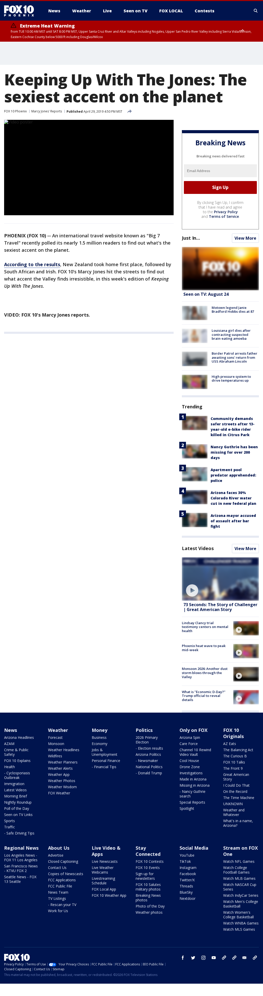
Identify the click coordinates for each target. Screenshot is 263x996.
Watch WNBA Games (241, 923)
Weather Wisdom (62, 786)
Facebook (188, 873)
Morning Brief (15, 796)
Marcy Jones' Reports (46, 111)
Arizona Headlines (19, 737)
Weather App (59, 774)
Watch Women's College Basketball (238, 914)
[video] (220, 579)
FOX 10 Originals (233, 733)
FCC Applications (62, 879)
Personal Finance (106, 760)
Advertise (55, 855)
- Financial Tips (104, 766)
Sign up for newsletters (145, 876)
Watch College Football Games (236, 870)
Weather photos (149, 912)
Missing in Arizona (195, 785)
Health (9, 766)
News (10, 730)
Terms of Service (224, 216)
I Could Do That (236, 785)
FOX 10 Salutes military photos (148, 887)
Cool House (189, 760)
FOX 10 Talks (234, 762)
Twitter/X (187, 879)
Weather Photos (61, 780)
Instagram (188, 867)
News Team (58, 892)
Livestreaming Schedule (103, 880)
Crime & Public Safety (16, 752)
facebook (183, 958)
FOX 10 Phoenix (15, 111)
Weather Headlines (63, 749)
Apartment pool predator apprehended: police (233, 475)
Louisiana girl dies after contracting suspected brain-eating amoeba (231, 334)
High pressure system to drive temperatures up (231, 378)
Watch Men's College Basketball (240, 904)
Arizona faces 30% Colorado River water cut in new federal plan (233, 498)
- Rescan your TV (62, 904)
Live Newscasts (105, 861)
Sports (9, 820)
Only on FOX (194, 730)
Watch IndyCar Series (240, 895)
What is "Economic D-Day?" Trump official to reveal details (204, 695)
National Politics (149, 766)
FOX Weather (59, 793)
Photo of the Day (150, 906)
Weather (58, 730)
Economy (99, 743)
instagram (203, 958)
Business (99, 737)
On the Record (235, 791)
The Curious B (235, 755)
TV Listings (57, 898)
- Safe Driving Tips (19, 833)
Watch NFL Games (239, 861)
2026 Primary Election (147, 739)
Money (99, 730)
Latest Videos (198, 548)
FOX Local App (104, 889)
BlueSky (186, 892)
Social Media (194, 848)
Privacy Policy (226, 211)
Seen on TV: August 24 (206, 294)
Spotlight (187, 808)
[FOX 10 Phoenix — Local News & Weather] (21, 11)
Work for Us (58, 910)
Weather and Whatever (234, 812)
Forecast (55, 737)
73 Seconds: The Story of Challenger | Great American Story (220, 607)
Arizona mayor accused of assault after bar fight (233, 521)
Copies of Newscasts (65, 873)
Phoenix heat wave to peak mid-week (204, 647)
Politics (144, 730)
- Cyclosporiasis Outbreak (17, 775)
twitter (193, 958)
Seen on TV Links (18, 814)
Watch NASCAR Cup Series (239, 887)
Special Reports (192, 802)
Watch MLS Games (239, 929)
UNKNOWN (233, 803)
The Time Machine (238, 797)
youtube (214, 958)
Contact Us (57, 867)
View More (245, 238)
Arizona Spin (190, 737)
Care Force (189, 743)
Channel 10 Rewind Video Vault (195, 752)
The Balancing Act (238, 749)
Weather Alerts (60, 768)
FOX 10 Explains (17, 760)
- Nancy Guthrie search (192, 793)
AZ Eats (229, 743)
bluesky (234, 958)
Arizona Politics (148, 754)
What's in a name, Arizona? (238, 823)
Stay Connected (148, 851)
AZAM (9, 743)
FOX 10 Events (148, 867)
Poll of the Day (16, 808)
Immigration (14, 783)
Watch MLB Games (239, 878)
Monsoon (56, 743)
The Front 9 (233, 768)
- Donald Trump (149, 772)
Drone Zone (190, 766)
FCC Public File (60, 886)
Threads (186, 886)
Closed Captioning (63, 861)
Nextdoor (187, 898)
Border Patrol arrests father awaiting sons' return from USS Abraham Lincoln (234, 357)
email (244, 958)
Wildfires (55, 755)
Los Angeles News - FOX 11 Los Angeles (20, 857)
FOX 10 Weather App (109, 895)
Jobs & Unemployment (104, 752)
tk (224, 958)
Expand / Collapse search (256, 10)
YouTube (187, 855)
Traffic (9, 826)
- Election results (149, 748)
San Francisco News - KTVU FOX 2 (21, 868)
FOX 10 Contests (150, 861)
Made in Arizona (193, 779)
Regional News (21, 848)
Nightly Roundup (18, 802)
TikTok (185, 861)
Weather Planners (63, 762)
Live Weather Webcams (103, 870)
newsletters (255, 958)
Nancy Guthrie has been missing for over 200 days (234, 452)
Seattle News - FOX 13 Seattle (20, 879)
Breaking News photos (148, 897)
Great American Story (236, 777)
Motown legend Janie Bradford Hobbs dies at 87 (233, 309)
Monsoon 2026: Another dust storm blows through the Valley (205, 672)
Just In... (191, 238)
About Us (58, 848)
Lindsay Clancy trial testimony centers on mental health (205, 627)
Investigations (191, 772)
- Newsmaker (147, 760)
